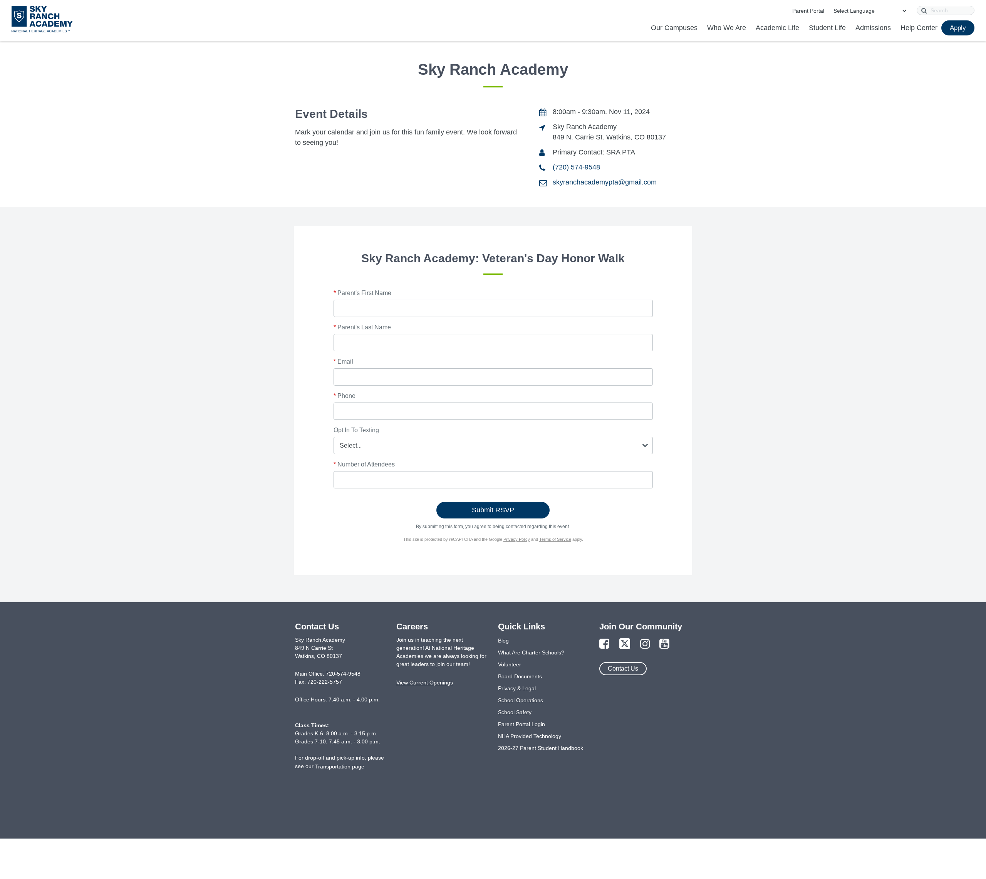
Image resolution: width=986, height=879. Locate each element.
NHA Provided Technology (529, 736)
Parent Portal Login (521, 724)
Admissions (873, 28)
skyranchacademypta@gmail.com (605, 182)
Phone (344, 396)
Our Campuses (674, 28)
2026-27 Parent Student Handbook (540, 748)
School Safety (515, 712)
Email (343, 361)
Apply (958, 28)
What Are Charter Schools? (531, 652)
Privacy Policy (516, 539)
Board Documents (520, 676)
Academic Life (777, 28)
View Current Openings (424, 682)
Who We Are (726, 28)
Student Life (827, 28)
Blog (503, 640)
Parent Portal (808, 11)
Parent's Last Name (362, 327)
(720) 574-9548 (576, 167)
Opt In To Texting (356, 430)
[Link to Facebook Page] (604, 644)
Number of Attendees (364, 464)
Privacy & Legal (517, 688)
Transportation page (339, 766)
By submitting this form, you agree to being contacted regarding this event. (493, 526)
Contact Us (623, 668)
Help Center (918, 28)
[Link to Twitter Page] (625, 644)
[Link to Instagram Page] (645, 644)
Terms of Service (555, 539)
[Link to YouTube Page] (664, 644)
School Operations (520, 700)
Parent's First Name (362, 293)
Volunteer (509, 664)
